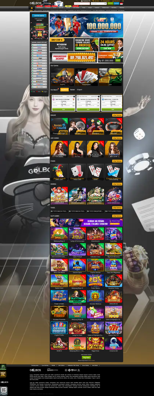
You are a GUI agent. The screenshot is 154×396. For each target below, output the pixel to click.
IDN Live (61, 7)
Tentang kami (34, 365)
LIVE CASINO (76, 7)
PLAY (63, 109)
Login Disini (39, 20)
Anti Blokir (95, 365)
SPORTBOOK (40, 7)
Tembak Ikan (105, 7)
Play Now (86, 358)
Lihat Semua (117, 115)
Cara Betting (45, 365)
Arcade (68, 7)
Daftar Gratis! (91, 360)
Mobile (53, 365)
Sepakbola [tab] (64, 90)
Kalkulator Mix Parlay (73, 365)
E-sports (47, 7)
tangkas (97, 7)
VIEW (118, 61)
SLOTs (54, 7)
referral (114, 7)
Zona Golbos (85, 365)
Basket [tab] (72, 90)
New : (31, 10)
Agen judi (32, 382)
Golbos (31, 374)
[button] (121, 3)
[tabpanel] (87, 103)
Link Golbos (61, 365)
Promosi (122, 7)
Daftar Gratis (39, 16)
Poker (90, 7)
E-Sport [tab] (79, 90)
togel (83, 7)
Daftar (116, 3)
